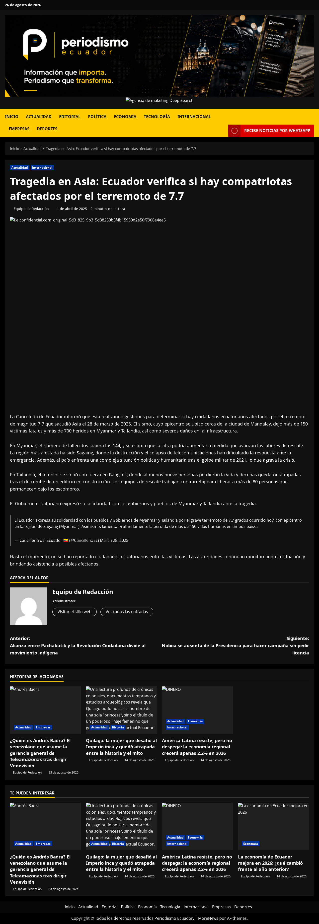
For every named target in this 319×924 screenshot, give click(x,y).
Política (97, 116)
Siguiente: (235, 645)
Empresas (19, 129)
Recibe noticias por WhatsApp (277, 130)
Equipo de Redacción (31, 208)
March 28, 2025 (114, 540)
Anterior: (78, 645)
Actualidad (39, 116)
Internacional (194, 116)
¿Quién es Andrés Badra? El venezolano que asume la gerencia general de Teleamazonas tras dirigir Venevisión (40, 753)
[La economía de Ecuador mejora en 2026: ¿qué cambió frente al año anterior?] (273, 826)
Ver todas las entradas (127, 611)
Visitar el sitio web (74, 611)
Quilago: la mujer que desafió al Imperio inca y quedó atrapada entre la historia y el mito (121, 746)
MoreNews (208, 918)
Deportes (47, 129)
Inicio (11, 116)
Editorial (69, 116)
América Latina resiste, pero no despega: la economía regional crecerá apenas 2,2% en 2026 (197, 746)
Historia (118, 727)
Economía (125, 116)
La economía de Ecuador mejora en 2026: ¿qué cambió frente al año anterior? (270, 863)
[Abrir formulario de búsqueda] (312, 115)
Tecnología (157, 116)
